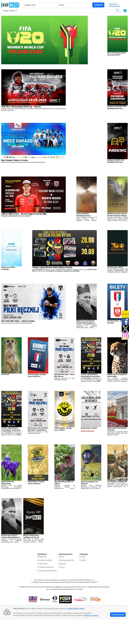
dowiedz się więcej (91, 615)
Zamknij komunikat (117, 614)
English (83, 560)
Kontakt (63, 563)
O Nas (62, 556)
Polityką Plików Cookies (75, 608)
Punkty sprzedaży (45, 560)
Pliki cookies (43, 563)
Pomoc (62, 567)
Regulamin (42, 556)
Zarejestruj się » (113, 4)
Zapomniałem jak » (114, 6)
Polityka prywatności (46, 567)
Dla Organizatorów (67, 560)
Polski (83, 556)
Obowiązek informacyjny (48, 570)
